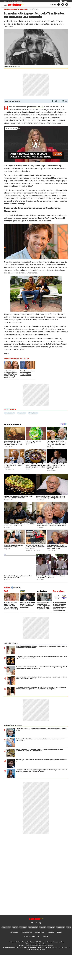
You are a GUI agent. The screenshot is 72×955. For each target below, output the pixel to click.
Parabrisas (60, 927)
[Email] (66, 101)
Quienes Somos (27, 932)
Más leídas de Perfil (13, 725)
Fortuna (42, 927)
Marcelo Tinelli (10, 413)
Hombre (51, 927)
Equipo (59, 932)
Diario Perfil (6, 927)
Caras (15, 927)
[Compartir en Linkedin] (63, 101)
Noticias (23, 927)
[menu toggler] (5, 4)
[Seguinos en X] (66, 4)
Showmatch (21, 413)
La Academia (33, 413)
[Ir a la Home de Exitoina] (16, 4)
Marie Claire (33, 927)
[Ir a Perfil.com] (64, 2)
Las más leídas (11, 643)
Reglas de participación (31, 936)
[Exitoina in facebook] (62, 4)
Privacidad (50, 932)
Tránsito (45, 936)
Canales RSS (14, 932)
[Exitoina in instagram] (58, 4)
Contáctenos (39, 932)
